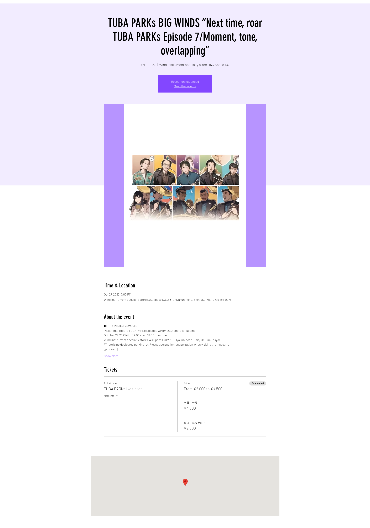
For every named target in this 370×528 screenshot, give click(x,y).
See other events (185, 86)
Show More (111, 356)
